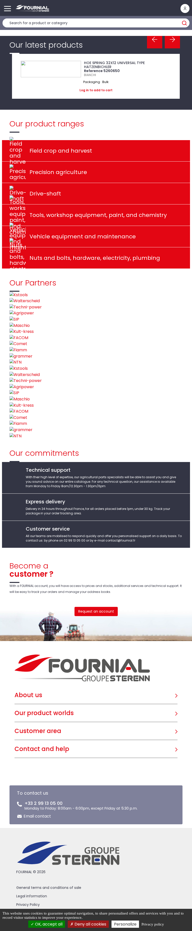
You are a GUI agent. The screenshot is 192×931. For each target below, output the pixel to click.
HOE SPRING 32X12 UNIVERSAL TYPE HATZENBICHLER (114, 64)
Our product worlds (44, 713)
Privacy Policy (28, 904)
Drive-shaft (45, 193)
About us (28, 695)
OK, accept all (48, 924)
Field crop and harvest (61, 151)
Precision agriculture (58, 172)
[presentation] (154, 39)
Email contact (37, 816)
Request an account (96, 611)
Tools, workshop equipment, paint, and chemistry (98, 215)
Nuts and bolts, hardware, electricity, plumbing (95, 258)
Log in (84, 90)
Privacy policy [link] (153, 924)
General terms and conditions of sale (48, 887)
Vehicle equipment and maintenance (83, 236)
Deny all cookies (90, 924)
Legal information (31, 896)
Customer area (37, 731)
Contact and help (41, 749)
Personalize (125, 924)
